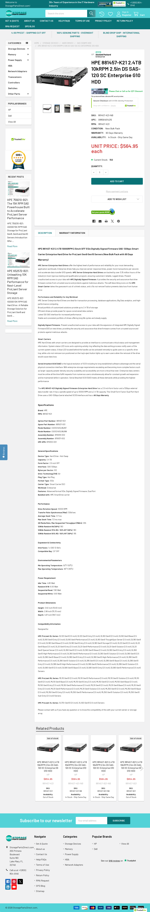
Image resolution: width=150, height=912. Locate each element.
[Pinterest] (118, 221)
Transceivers (15, 77)
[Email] (100, 221)
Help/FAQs (64, 20)
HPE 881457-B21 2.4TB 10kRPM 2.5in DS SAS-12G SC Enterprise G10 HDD (103, 766)
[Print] (106, 221)
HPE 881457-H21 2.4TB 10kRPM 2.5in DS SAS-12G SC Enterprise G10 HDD (76, 766)
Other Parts (14, 93)
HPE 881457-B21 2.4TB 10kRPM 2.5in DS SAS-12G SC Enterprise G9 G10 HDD (131, 766)
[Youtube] (14, 887)
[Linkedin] (8, 887)
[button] (117, 199)
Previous (37, 768)
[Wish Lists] (111, 14)
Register (126, 14)
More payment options (117, 191)
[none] (62, 77)
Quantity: (97, 166)
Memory (12, 54)
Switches (12, 88)
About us (29, 20)
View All (12, 121)
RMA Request (12, 26)
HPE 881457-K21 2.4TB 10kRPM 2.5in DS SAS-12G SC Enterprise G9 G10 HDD (48, 766)
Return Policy (125, 20)
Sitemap (40, 891)
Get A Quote (12, 20)
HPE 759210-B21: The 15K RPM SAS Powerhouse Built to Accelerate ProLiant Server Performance (18, 209)
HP (9, 109)
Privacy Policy (103, 20)
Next (142, 768)
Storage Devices (16, 48)
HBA (10, 65)
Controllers (14, 82)
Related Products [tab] (50, 728)
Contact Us (46, 20)
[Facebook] (94, 221)
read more (12, 246)
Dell (10, 115)
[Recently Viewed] (102, 14)
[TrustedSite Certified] (119, 4)
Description (45, 233)
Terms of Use (82, 20)
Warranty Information (72, 233)
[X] (112, 221)
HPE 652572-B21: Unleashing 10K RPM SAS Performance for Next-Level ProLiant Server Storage (18, 281)
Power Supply (15, 60)
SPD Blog (30, 26)
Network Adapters (17, 71)
